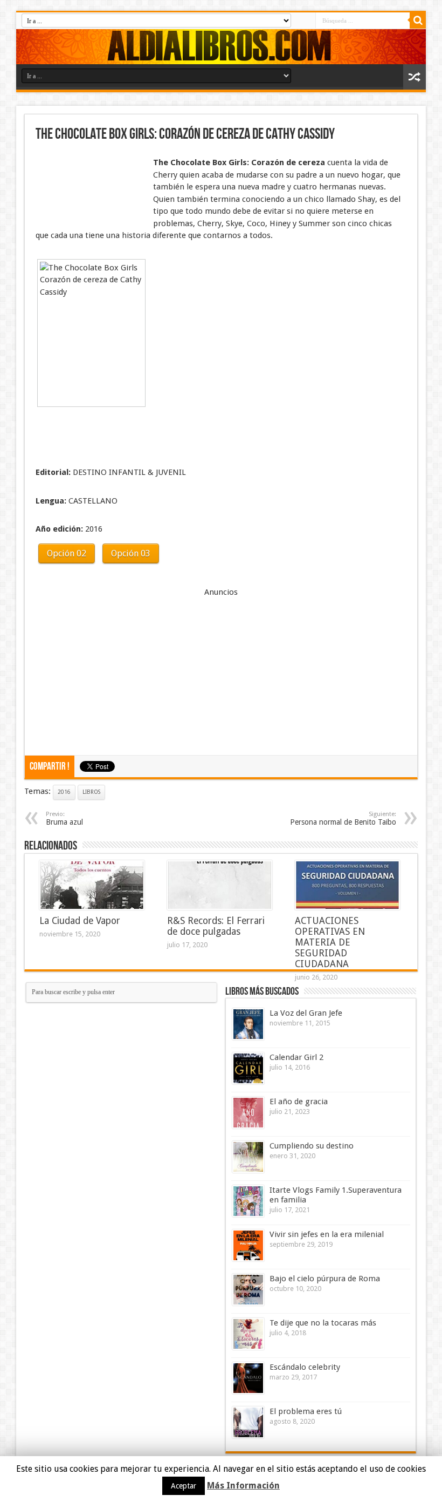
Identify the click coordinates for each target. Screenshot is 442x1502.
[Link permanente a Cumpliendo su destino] (248, 1157)
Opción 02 (66, 553)
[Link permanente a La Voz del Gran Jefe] (248, 1024)
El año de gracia (299, 1101)
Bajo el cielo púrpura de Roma (325, 1278)
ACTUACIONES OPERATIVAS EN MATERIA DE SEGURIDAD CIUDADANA (330, 942)
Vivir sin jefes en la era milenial (327, 1234)
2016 (64, 792)
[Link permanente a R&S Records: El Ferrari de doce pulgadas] (219, 885)
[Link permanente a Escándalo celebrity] (248, 1378)
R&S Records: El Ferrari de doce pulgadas (216, 926)
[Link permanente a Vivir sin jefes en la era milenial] (248, 1245)
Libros (91, 792)
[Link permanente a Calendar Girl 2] (248, 1068)
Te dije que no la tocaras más (323, 1323)
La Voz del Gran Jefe (306, 1013)
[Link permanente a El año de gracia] (248, 1112)
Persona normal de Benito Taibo (343, 818)
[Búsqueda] (418, 20)
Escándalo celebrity (305, 1367)
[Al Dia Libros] (221, 46)
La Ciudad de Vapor (79, 920)
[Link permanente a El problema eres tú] (248, 1422)
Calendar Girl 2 (296, 1057)
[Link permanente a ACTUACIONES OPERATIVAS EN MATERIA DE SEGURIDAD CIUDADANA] (347, 885)
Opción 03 (130, 553)
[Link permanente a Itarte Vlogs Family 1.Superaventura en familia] (248, 1201)
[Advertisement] (89, 182)
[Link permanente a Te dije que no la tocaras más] (248, 1334)
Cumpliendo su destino (312, 1146)
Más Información (243, 1485)
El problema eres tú (306, 1411)
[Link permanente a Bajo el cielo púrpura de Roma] (248, 1289)
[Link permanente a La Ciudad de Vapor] (91, 885)
